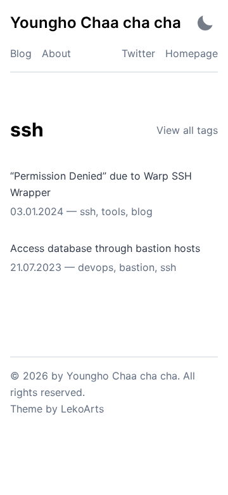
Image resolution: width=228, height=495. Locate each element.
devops (95, 267)
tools (113, 211)
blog (142, 211)
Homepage (191, 53)
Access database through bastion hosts (105, 248)
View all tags (187, 130)
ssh (88, 211)
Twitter (138, 53)
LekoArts (82, 408)
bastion (137, 267)
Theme (26, 408)
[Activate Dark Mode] (205, 22)
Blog (21, 53)
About (56, 53)
